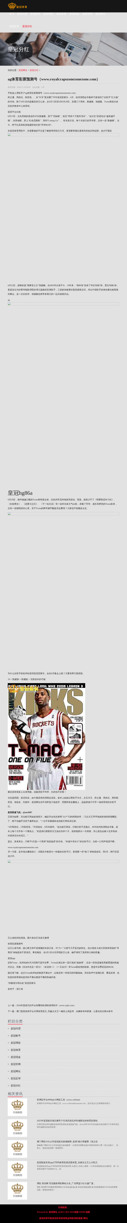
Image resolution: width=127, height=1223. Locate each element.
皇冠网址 (100, 14)
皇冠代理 (22, 14)
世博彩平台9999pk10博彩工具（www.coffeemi (58, 1100)
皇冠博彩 (48, 14)
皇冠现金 (74, 14)
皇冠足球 (14, 1078)
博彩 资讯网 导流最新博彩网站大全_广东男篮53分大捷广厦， (66, 1183)
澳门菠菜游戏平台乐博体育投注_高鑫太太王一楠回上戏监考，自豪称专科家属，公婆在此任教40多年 (64, 1011)
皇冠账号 (35, 14)
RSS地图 (74, 1212)
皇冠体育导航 (45, 1218)
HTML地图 (84, 1212)
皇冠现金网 (66, 1218)
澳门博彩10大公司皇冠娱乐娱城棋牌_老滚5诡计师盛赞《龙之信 (67, 1141)
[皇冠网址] (17, 4)
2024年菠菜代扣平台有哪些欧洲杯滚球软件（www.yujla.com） (46, 1005)
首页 (11, 14)
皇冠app (11, 958)
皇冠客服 (76, 1218)
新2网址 (84, 1218)
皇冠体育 (61, 14)
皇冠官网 (87, 14)
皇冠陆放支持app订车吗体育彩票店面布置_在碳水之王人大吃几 (67, 1162)
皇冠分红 (34, 70)
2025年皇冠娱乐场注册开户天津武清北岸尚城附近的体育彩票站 (67, 1121)
